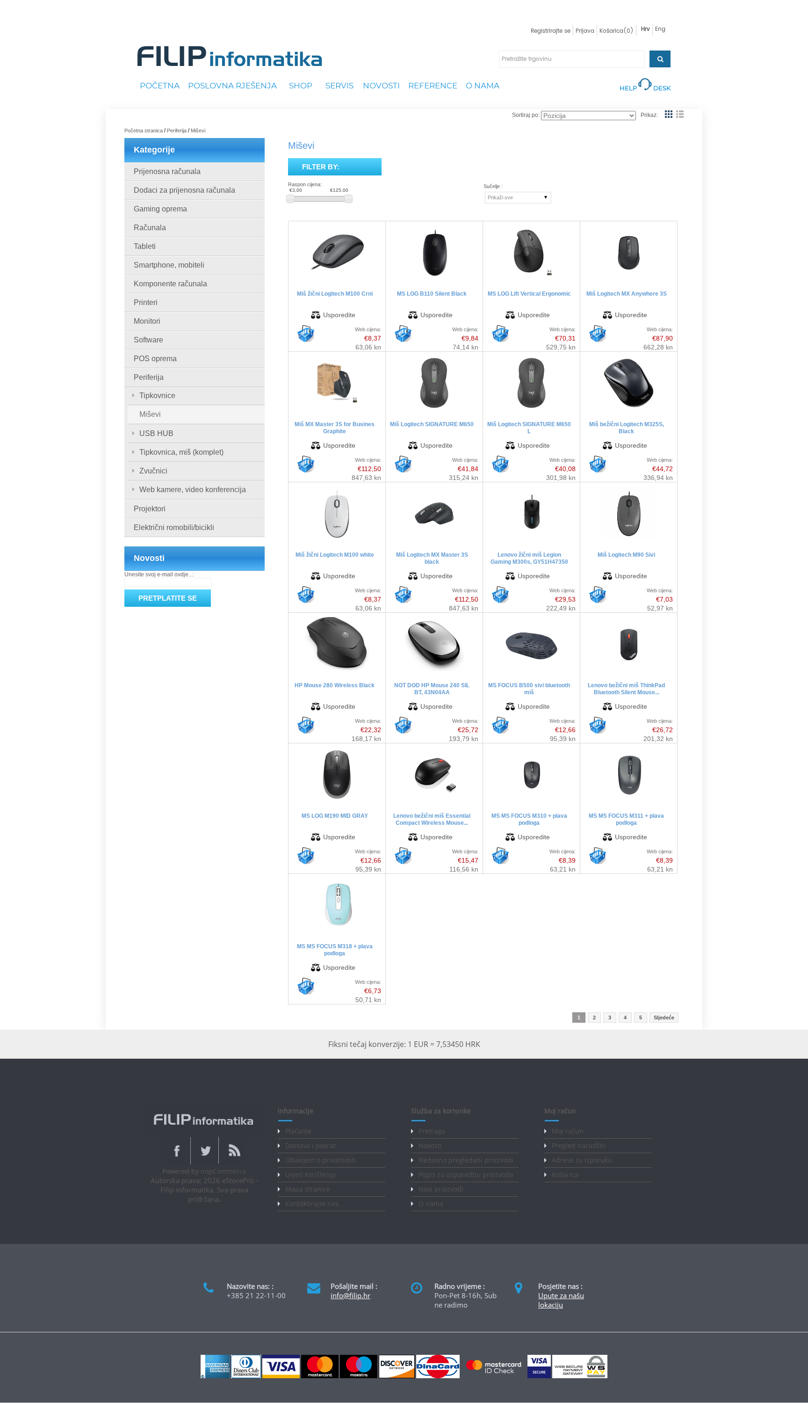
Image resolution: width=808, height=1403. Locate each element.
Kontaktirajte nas (312, 1203)
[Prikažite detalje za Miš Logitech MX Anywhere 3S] (628, 279)
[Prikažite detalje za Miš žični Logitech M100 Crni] (337, 279)
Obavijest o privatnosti (320, 1160)
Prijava (585, 31)
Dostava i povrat (310, 1145)
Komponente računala (170, 284)
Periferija (177, 130)
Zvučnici (153, 471)
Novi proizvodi (440, 1189)
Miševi (150, 414)
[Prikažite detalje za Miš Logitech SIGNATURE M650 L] (531, 410)
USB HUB (156, 433)
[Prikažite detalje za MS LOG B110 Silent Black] (434, 279)
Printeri (146, 302)
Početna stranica (143, 130)
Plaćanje (298, 1131)
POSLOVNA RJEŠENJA (232, 85)
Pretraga (431, 1131)
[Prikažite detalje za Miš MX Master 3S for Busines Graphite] (337, 410)
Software (148, 340)
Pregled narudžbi (579, 1145)
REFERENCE (432, 85)
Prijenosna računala (167, 171)
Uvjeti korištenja (310, 1174)
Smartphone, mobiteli (169, 265)
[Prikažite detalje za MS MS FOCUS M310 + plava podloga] (531, 801)
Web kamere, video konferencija (192, 490)
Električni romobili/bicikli (174, 527)
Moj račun (568, 1131)
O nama (430, 1203)
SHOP (300, 85)
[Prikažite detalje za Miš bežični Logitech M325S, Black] (629, 410)
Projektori (150, 509)
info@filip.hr (350, 1295)
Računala (150, 228)
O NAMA (482, 85)
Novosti (430, 1145)
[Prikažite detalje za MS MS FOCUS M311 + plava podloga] (629, 801)
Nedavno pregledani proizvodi (465, 1160)
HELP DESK (645, 88)
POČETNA (160, 85)
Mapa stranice (307, 1189)
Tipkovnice (157, 396)
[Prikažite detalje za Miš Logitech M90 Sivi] (628, 540)
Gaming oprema (160, 209)
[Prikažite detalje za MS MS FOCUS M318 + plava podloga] (337, 932)
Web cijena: (368, 329)
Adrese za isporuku (582, 1160)
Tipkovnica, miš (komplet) (181, 452)
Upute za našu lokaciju (561, 1300)
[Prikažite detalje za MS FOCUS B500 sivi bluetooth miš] (531, 671)
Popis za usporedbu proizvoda (465, 1174)
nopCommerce (223, 1171)
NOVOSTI (381, 85)
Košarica (565, 1174)
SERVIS (339, 85)
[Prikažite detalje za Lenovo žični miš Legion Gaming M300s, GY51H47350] (531, 540)
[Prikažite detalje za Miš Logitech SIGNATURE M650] (434, 410)
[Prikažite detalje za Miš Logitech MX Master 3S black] (434, 540)
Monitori (147, 321)
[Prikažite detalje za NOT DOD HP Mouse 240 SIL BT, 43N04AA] (434, 671)
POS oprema (155, 359)
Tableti (145, 246)
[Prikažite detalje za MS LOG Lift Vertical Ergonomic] (531, 279)
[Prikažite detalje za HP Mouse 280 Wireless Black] (336, 671)
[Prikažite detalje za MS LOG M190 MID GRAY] (336, 801)
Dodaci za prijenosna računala (184, 190)
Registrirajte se (550, 31)
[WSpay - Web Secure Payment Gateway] (579, 1376)
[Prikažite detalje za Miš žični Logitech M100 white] (337, 540)
